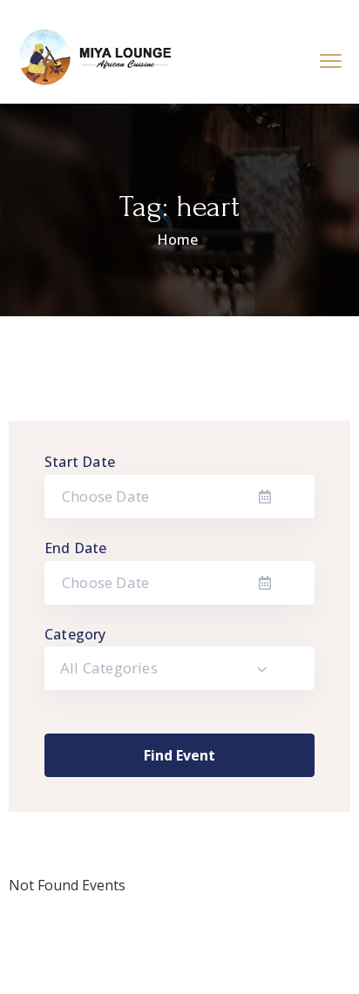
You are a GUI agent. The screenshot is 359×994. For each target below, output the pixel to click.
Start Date (79, 461)
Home (177, 239)
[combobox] (179, 668)
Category (75, 634)
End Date (75, 548)
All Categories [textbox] (109, 668)
